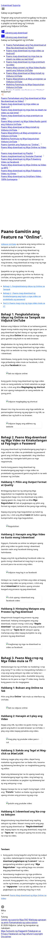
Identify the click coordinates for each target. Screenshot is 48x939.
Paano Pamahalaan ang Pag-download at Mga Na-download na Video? (26, 46)
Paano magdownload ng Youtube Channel (21, 156)
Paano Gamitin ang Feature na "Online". (20, 144)
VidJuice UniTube (8, 244)
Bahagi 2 (7, 293)
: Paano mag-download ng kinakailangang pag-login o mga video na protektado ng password (22, 296)
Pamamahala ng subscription (23, 922)
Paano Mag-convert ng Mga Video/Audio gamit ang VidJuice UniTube (26, 69)
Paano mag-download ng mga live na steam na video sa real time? (24, 57)
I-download (6, 5)
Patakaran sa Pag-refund (20, 933)
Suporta (16, 5)
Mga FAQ (23, 919)
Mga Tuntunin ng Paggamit (14, 931)
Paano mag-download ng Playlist (17, 153)
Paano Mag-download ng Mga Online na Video (23, 147)
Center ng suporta (10, 919)
